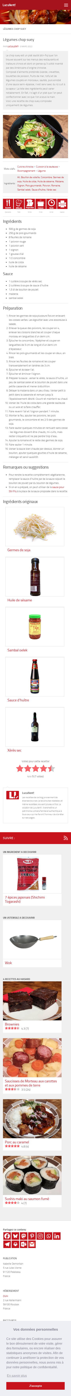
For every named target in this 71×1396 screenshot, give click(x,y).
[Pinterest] (32, 1236)
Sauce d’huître (38, 189)
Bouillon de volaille (30, 177)
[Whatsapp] (48, 1236)
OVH (5, 1296)
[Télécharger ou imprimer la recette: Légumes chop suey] (62, 208)
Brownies (12, 1024)
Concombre (46, 177)
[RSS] (65, 838)
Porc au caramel (17, 1142)
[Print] (15, 1244)
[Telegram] (7, 1244)
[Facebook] (7, 1236)
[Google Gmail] (32, 1244)
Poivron (46, 185)
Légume (42, 170)
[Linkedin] (57, 1236)
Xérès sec (51, 189)
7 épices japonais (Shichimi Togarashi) (25, 899)
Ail (18, 177)
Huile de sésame (45, 181)
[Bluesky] (15, 1236)
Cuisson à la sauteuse (47, 166)
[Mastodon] (23, 1236)
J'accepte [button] (35, 1385)
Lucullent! (9, 5)
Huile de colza (29, 181)
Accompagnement (26, 170)
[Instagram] (40, 1236)
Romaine (55, 185)
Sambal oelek (24, 189)
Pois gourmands (33, 185)
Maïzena (59, 181)
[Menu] (66, 5)
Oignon (20, 185)
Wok (8, 963)
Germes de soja (18, 550)
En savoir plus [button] (17, 1375)
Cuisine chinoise (25, 166)
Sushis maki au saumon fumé (27, 1199)
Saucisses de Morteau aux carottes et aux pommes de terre (31, 1083)
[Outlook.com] (23, 1244)
